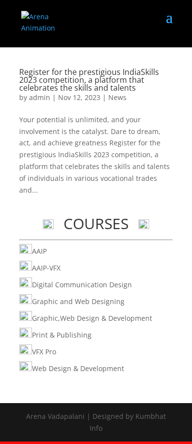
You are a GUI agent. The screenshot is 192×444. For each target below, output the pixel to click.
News (117, 97)
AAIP (39, 251)
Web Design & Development (78, 368)
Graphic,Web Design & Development (92, 318)
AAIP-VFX (46, 268)
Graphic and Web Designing (78, 301)
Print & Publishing (62, 335)
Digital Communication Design (82, 284)
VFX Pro (44, 351)
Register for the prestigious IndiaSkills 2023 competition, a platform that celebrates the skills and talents (89, 80)
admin (39, 97)
